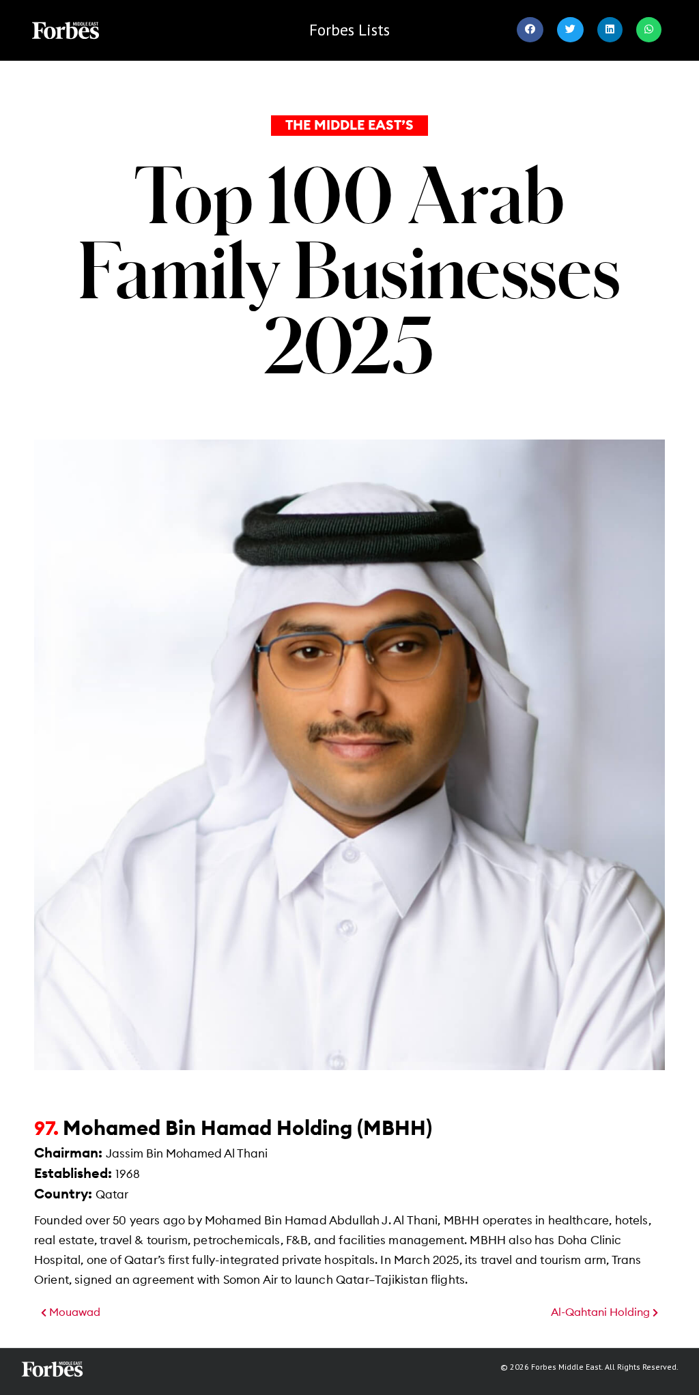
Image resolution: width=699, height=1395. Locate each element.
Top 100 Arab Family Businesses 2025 (350, 269)
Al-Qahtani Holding (602, 1312)
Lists (349, 30)
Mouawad (73, 1312)
